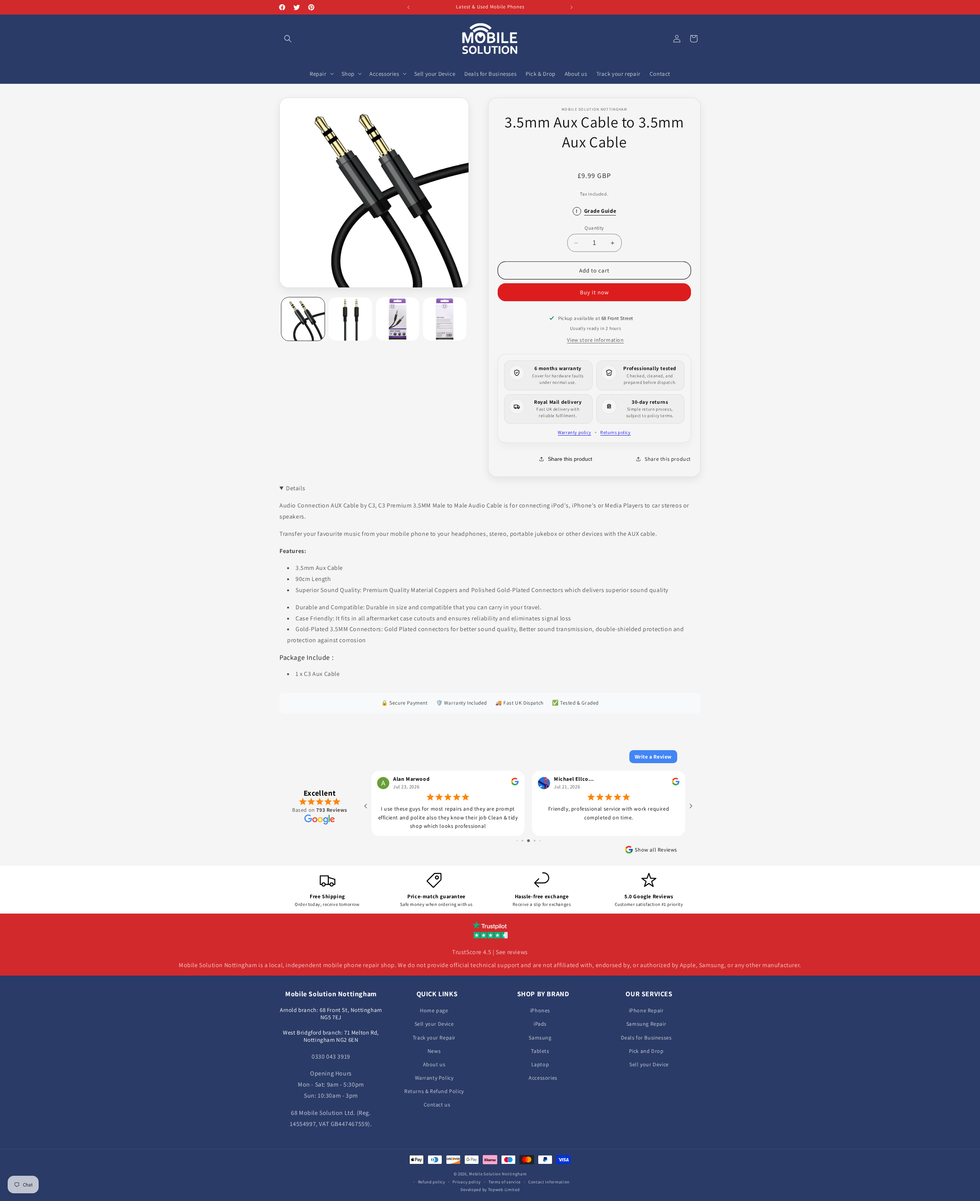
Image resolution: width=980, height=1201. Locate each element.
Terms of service (504, 1181)
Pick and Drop (646, 1051)
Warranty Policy (434, 1077)
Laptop (540, 1064)
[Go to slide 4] (528, 840)
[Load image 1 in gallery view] (303, 319)
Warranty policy (574, 432)
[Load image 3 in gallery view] (397, 319)
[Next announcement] (571, 7)
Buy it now (594, 292)
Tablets (540, 1051)
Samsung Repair (646, 1023)
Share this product (570, 459)
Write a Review (653, 756)
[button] (287, 38)
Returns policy (615, 432)
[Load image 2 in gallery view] (350, 319)
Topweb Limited (504, 1189)
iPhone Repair (646, 1010)
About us (434, 1064)
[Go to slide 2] (517, 840)
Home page (434, 1010)
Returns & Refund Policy (434, 1091)
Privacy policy (466, 1181)
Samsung (540, 1037)
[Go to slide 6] (540, 840)
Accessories (543, 1077)
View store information (595, 339)
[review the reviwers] (515, 783)
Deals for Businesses (646, 1037)
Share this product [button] (668, 458)
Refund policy (431, 1181)
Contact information (549, 1181)
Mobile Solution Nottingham (497, 1174)
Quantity (594, 228)
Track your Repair (434, 1037)
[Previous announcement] (408, 7)
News (434, 1051)
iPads (540, 1023)
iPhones (540, 1010)
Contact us (437, 1104)
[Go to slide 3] (522, 841)
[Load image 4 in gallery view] (444, 319)
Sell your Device (434, 1023)
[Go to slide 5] (535, 841)
